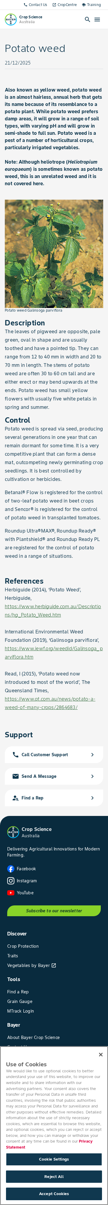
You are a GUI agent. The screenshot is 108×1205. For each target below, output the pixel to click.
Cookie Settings (54, 1159)
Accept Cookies (54, 1193)
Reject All (53, 1176)
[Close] (100, 1054)
